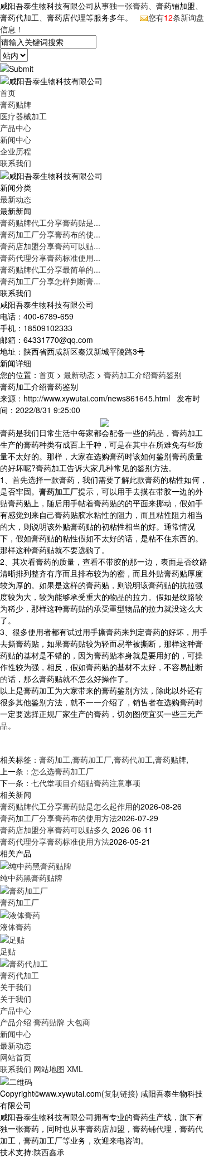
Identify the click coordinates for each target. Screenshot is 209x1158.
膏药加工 (54, 759)
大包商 (78, 1022)
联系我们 (15, 162)
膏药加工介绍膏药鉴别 (143, 374)
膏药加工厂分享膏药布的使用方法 (58, 817)
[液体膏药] (20, 913)
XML (75, 1068)
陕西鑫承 (49, 1151)
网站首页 (15, 1057)
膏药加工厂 (91, 759)
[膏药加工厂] (24, 889)
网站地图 (49, 1068)
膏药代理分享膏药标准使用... (50, 257)
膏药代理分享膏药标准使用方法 (54, 841)
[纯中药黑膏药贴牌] (35, 864)
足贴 (8, 951)
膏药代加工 (133, 759)
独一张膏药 (128, 5)
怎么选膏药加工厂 (62, 771)
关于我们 (15, 986)
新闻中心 (15, 139)
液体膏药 (15, 926)
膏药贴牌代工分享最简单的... (50, 269)
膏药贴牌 (15, 104)
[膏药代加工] (24, 962)
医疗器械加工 (23, 116)
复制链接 (119, 1093)
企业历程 (15, 151)
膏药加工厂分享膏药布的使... (50, 234)
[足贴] (12, 938)
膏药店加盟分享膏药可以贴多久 (55, 829)
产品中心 (15, 127)
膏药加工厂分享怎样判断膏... (50, 281)
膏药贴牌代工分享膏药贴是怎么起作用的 (70, 806)
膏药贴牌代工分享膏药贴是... (50, 222)
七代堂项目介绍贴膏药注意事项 (85, 782)
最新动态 (15, 199)
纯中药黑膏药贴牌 (31, 877)
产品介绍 (15, 1022)
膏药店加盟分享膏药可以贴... (50, 245)
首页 (8, 92)
